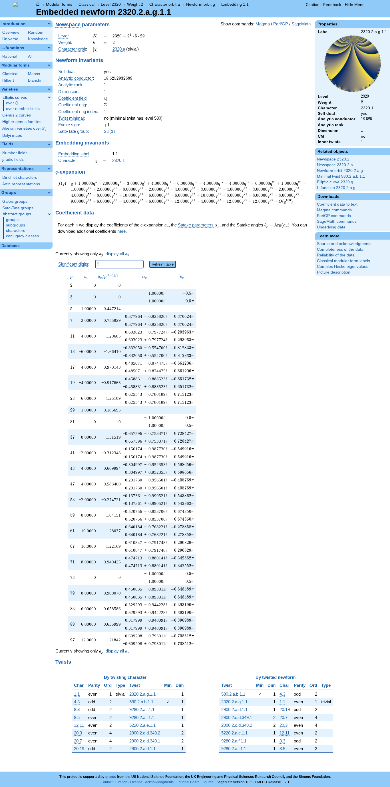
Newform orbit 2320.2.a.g (340, 170)
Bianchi (34, 80)
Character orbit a (164, 4)
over (12, 103)
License (136, 782)
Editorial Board (188, 782)
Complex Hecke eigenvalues (342, 266)
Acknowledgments (159, 782)
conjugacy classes (22, 236)
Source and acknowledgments (344, 244)
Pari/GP (280, 23)
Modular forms (59, 4)
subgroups (15, 225)
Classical (87, 4)
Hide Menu (355, 4)
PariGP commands (334, 216)
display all (117, 253)
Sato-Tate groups (17, 208)
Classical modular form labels (343, 261)
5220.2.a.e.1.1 (142, 725)
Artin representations (21, 184)
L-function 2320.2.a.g (336, 188)
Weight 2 (135, 4)
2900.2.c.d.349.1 (144, 740)
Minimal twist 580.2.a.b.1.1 (341, 176)
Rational (9, 56)
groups (12, 220)
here (121, 231)
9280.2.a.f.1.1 (141, 709)
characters (15, 230)
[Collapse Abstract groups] (49, 214)
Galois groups (14, 201)
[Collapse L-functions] (49, 47)
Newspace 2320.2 (333, 159)
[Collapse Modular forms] (49, 65)
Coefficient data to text (337, 204)
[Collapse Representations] (49, 168)
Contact (106, 782)
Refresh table (163, 264)
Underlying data (331, 227)
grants (110, 777)
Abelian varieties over (24, 128)
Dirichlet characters (19, 177)
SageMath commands (337, 221)
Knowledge (38, 39)
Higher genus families (21, 122)
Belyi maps (12, 135)
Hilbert (8, 80)
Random (35, 32)
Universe (10, 39)
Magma (263, 23)
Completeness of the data (340, 249)
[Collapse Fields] (49, 144)
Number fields (14, 153)
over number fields (23, 109)
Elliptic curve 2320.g (335, 182)
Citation (312, 4)
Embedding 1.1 (235, 4)
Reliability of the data (336, 255)
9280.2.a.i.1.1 (141, 717)
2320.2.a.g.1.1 (142, 694)
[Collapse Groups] (49, 192)
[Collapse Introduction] (49, 23)
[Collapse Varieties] (49, 89)
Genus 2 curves (16, 115)
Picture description (333, 272)
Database (10, 246)
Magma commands (334, 210)
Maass (34, 74)
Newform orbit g (200, 4)
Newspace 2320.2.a (335, 165)
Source (208, 782)
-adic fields (13, 159)
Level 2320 (111, 4)
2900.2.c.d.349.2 (144, 732)
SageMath (301, 23)
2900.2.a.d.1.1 (142, 748)
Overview (10, 32)
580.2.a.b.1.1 (141, 701)
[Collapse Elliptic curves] (49, 97)
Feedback (332, 4)
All (30, 56)
